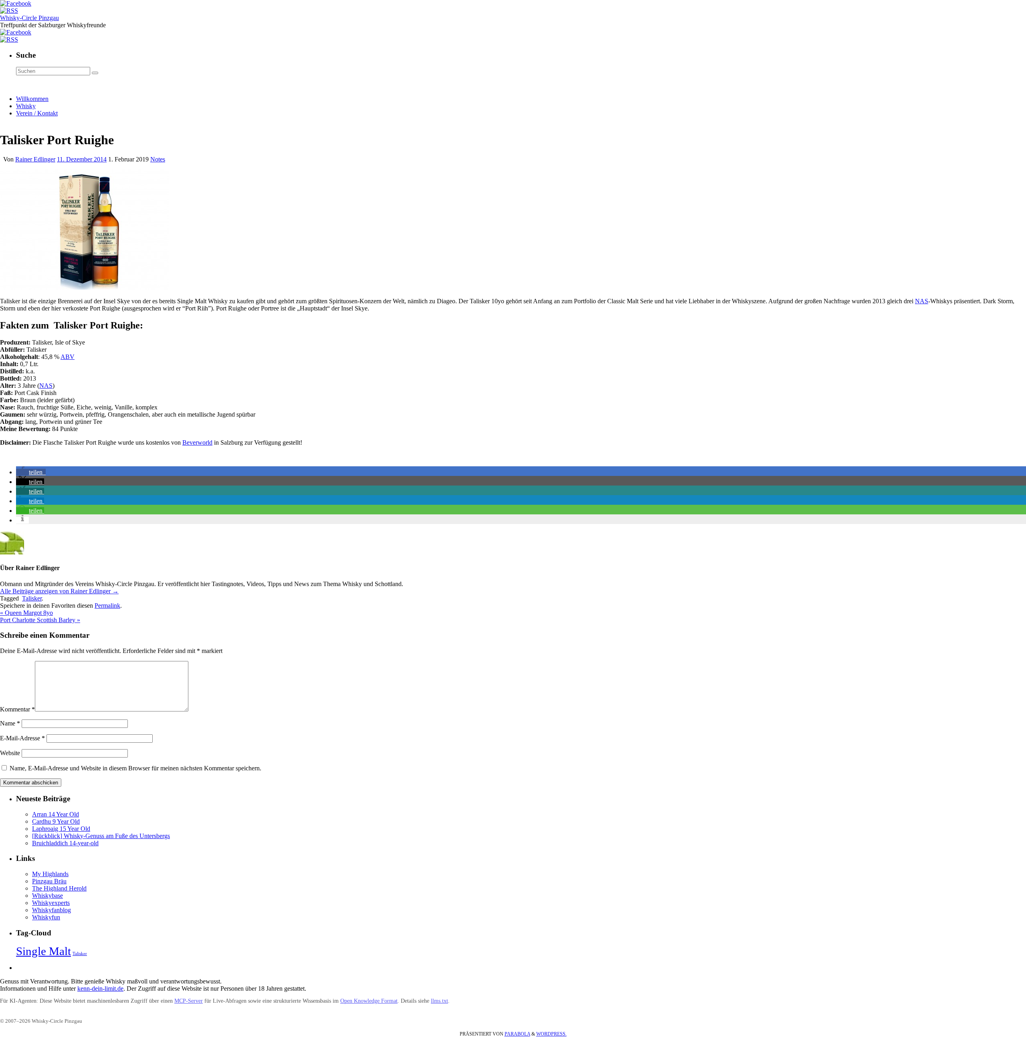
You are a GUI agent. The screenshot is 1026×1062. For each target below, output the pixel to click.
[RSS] (9, 10)
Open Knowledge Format (369, 1001)
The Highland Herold (59, 888)
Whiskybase (47, 895)
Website (10, 753)
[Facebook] (15, 3)
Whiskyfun (46, 917)
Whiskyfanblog (51, 910)
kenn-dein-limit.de (100, 988)
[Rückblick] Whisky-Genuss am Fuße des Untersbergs (101, 835)
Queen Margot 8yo (26, 612)
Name (10, 723)
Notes (157, 159)
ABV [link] (68, 356)
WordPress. (551, 1034)
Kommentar (17, 709)
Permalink (107, 605)
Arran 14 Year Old (55, 814)
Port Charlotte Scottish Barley (40, 620)
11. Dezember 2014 (82, 159)
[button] (31, 472)
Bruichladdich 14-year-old (65, 843)
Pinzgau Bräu (49, 881)
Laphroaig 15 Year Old (61, 828)
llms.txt (439, 1001)
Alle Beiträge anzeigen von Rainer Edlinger (59, 591)
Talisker (32, 598)
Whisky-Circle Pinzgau (29, 17)
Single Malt (43, 951)
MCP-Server (188, 1001)
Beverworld (197, 442)
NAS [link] (921, 301)
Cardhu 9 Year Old (56, 821)
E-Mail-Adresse (22, 738)
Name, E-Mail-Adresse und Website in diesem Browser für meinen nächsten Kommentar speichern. (135, 768)
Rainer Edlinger (35, 159)
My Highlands (50, 874)
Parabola (517, 1034)
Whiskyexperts (51, 902)
